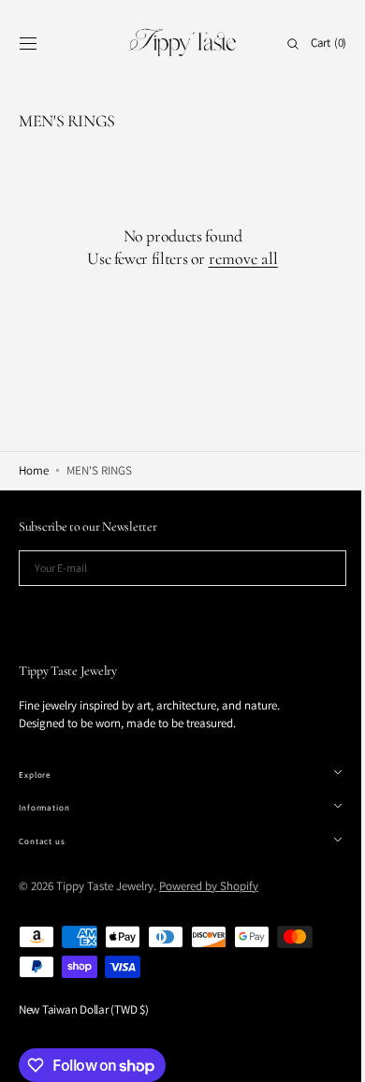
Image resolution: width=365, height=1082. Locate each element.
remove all (235, 258)
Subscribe (176, 614)
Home (34, 470)
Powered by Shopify (208, 886)
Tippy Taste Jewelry (104, 886)
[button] (28, 44)
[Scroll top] (322, 1054)
